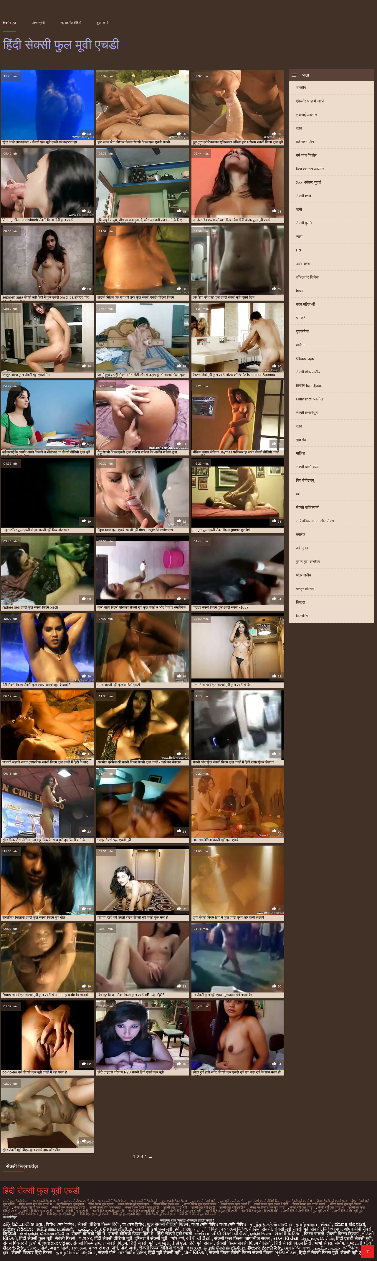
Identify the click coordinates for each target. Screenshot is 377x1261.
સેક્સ (32, 1247)
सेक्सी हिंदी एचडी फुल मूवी (28, 1214)
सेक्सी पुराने (304, 223)
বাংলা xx (85, 1238)
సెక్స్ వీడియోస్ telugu (23, 1224)
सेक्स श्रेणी (38, 22)
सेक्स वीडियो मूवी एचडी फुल (133, 1204)
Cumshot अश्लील (309, 399)
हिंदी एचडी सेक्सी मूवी (354, 1238)
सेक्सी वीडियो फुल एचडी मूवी (185, 1210)
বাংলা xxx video (56, 1243)
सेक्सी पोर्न (106, 1252)
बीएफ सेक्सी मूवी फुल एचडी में (35, 1204)
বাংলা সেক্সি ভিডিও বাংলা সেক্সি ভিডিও (219, 1224)
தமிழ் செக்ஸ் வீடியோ (76, 1252)
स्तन (299, 128)
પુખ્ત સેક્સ (98, 1247)
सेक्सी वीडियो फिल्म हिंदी (98, 1224)
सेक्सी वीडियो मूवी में (89, 1233)
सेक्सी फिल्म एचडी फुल (166, 1204)
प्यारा (299, 236)
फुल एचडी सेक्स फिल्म (174, 1201)
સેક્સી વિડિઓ (288, 1233)
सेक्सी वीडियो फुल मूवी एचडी (221, 1210)
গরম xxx (194, 1247)
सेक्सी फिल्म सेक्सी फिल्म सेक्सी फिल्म (240, 1252)
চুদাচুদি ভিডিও (261, 1233)
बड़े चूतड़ (302, 548)
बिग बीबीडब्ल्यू (305, 480)
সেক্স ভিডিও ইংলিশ (132, 1252)
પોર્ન (44, 1247)
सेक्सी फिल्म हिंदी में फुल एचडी (142, 1207)
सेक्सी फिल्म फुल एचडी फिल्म (200, 1204)
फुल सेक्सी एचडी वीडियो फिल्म (264, 1201)
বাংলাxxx (202, 1233)
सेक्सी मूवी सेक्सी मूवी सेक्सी (297, 1229)
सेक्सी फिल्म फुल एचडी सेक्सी (308, 1204)
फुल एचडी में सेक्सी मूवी (144, 1201)
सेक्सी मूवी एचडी (354, 1252)
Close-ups (305, 358)
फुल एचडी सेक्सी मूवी (203, 1201)
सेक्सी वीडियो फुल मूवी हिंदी (158, 1229)
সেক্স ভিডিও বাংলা (297, 1247)
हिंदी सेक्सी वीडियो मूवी (113, 1238)
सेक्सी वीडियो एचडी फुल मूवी (108, 1210)
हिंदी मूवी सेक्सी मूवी (165, 1252)
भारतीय (301, 87)
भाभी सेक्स (323, 1243)
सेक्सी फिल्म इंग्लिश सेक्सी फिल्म (100, 1243)
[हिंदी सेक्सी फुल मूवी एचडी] (367, 1251)
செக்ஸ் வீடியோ (117, 1229)
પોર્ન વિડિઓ (195, 1252)
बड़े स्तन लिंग (305, 142)
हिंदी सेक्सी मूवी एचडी (174, 1233)
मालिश (300, 453)
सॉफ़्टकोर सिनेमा (307, 277)
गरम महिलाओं (305, 304)
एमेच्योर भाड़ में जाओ (310, 101)
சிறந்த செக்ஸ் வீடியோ (271, 1224)
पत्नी (299, 209)
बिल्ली (300, 291)
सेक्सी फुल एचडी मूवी (175, 1207)
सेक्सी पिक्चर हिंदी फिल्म (32, 1252)
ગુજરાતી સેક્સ (172, 1243)
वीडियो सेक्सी (260, 1229)
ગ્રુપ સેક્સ (286, 1252)
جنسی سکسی (326, 1247)
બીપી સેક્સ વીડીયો (229, 1233)
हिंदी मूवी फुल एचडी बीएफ (127, 1214)
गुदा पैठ (301, 440)
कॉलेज (300, 534)
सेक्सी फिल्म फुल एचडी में (235, 1204)
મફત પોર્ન (59, 1247)
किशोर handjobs (309, 385)
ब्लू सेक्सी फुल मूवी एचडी (70, 1204)
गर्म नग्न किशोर (306, 155)
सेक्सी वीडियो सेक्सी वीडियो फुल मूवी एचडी (306, 1210)
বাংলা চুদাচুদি (28, 1233)
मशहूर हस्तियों (305, 588)
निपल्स (300, 602)
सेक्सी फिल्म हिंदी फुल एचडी (105, 1207)
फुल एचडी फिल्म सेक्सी (46, 1201)
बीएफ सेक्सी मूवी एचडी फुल (332, 1201)
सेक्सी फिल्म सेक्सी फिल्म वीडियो (244, 1243)
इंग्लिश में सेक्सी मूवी (151, 1238)
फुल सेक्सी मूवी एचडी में (299, 1201)
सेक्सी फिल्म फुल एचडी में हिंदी (271, 1204)
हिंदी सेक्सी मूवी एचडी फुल (160, 1214)
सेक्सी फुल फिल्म (228, 1238)
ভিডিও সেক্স (332, 1229)
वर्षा (298, 494)
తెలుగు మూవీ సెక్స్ (264, 1247)
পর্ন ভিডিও (350, 1247)
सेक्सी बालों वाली (307, 467)
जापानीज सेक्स (258, 1238)
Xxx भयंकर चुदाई (308, 182)
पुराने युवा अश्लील (308, 561)
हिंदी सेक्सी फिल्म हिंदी (293, 1243)
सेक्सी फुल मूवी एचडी (203, 1207)
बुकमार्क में (102, 22)
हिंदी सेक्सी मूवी (142, 1243)
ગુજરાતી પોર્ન (358, 1243)
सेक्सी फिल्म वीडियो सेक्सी (161, 1247)
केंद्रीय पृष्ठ (9, 22)
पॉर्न (115, 1247)
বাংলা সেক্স (78, 1247)
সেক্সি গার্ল (177, 1238)
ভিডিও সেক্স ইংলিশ (60, 1224)
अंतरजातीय (303, 575)
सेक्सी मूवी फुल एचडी (301, 1207)
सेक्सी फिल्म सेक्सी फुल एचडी (68, 1207)
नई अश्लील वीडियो (70, 22)
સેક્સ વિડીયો (285, 1238)
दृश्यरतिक (302, 331)
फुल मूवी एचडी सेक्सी (231, 1201)
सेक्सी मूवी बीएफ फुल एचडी (37, 1210)
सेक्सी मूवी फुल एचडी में (331, 1207)
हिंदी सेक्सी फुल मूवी (35, 1238)
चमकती (301, 318)
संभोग (339, 1243)
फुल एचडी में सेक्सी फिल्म (112, 1201)
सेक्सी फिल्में (65, 1238)
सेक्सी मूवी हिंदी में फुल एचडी (72, 1210)
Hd (298, 250)
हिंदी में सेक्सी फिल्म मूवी (318, 1252)
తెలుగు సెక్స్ (14, 1247)
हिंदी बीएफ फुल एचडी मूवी (61, 1214)
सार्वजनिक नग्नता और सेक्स (315, 521)
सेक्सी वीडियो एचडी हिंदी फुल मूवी (146, 1210)
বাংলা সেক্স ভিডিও (234, 1229)
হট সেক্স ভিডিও (133, 1224)
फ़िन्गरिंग (302, 616)
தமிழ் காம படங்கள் (314, 1224)
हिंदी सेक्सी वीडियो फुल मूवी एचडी (197, 1214)
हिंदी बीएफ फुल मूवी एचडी (94, 1214)
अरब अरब (303, 263)
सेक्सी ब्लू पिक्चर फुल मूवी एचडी (267, 1207)
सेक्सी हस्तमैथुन (307, 412)
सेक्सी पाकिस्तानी (307, 507)
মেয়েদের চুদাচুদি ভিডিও (201, 1229)
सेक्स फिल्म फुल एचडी (100, 1204)
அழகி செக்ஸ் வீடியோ (224, 1247)
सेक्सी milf (303, 196)
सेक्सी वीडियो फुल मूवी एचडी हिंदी (260, 1210)
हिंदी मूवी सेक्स (201, 1243)
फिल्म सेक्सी (314, 1233)
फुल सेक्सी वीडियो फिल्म (168, 1224)
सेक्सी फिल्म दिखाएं (343, 1233)
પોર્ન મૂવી (128, 1247)
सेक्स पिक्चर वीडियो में (21, 1243)
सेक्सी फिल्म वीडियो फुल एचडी (30, 1207)
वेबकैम (300, 345)
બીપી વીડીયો (199, 1238)
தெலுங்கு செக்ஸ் (317, 1238)
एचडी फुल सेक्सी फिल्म (16, 1201)
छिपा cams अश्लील (310, 169)
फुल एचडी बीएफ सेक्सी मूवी (79, 1201)
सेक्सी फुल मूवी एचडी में (232, 1207)
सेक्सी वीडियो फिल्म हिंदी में (131, 1233)
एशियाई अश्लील (306, 114)
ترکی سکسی (88, 1229)
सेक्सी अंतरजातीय (308, 372)
